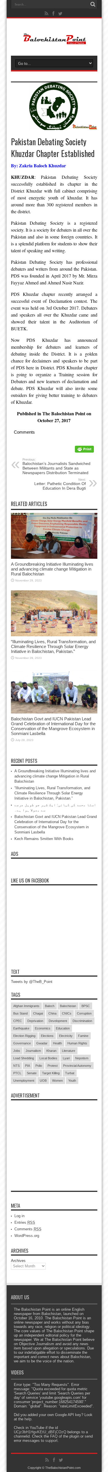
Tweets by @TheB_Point (31, 982)
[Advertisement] (54, 1139)
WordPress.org (26, 1236)
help (27, 1419)
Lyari (66, 1058)
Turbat (69, 1073)
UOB (43, 1080)
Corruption (84, 1013)
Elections (47, 1035)
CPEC (17, 1021)
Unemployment (23, 1080)
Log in (19, 1216)
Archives (18, 1260)
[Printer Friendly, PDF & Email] (84, 451)
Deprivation (35, 1021)
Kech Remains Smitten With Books (43, 839)
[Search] (93, 4)
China (52, 1013)
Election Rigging (24, 1035)
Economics (42, 1028)
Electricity (66, 1035)
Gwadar (42, 1043)
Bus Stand (20, 1013)
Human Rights (77, 1043)
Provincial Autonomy (77, 1065)
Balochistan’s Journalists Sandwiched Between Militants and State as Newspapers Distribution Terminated (56, 466)
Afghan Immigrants (26, 1006)
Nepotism (81, 1058)
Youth (72, 1080)
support (51, 1440)
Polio (38, 1065)
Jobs (16, 1050)
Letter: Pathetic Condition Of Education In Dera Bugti (60, 484)
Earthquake (21, 1028)
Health (57, 1043)
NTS (16, 1065)
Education (63, 1028)
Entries (24, 1222)
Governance (22, 1043)
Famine (83, 1035)
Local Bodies (48, 1058)
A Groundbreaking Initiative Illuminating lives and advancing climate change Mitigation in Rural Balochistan (52, 569)
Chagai (38, 1013)
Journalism (33, 1050)
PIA (27, 1065)
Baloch (49, 1006)
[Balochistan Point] (54, 41)
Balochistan (68, 1006)
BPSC (86, 1006)
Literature (68, 1050)
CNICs (66, 1013)
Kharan (51, 1050)
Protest (53, 1065)
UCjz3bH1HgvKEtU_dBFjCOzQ (40, 1432)
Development (58, 1021)
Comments (27, 1229)
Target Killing (51, 1073)
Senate (32, 1073)
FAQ (54, 1436)
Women (57, 1080)
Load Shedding (23, 1058)
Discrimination (82, 1021)
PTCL (17, 1073)
